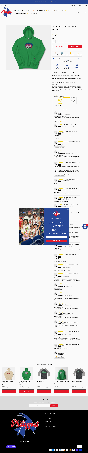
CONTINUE (56, 241)
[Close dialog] (68, 209)
